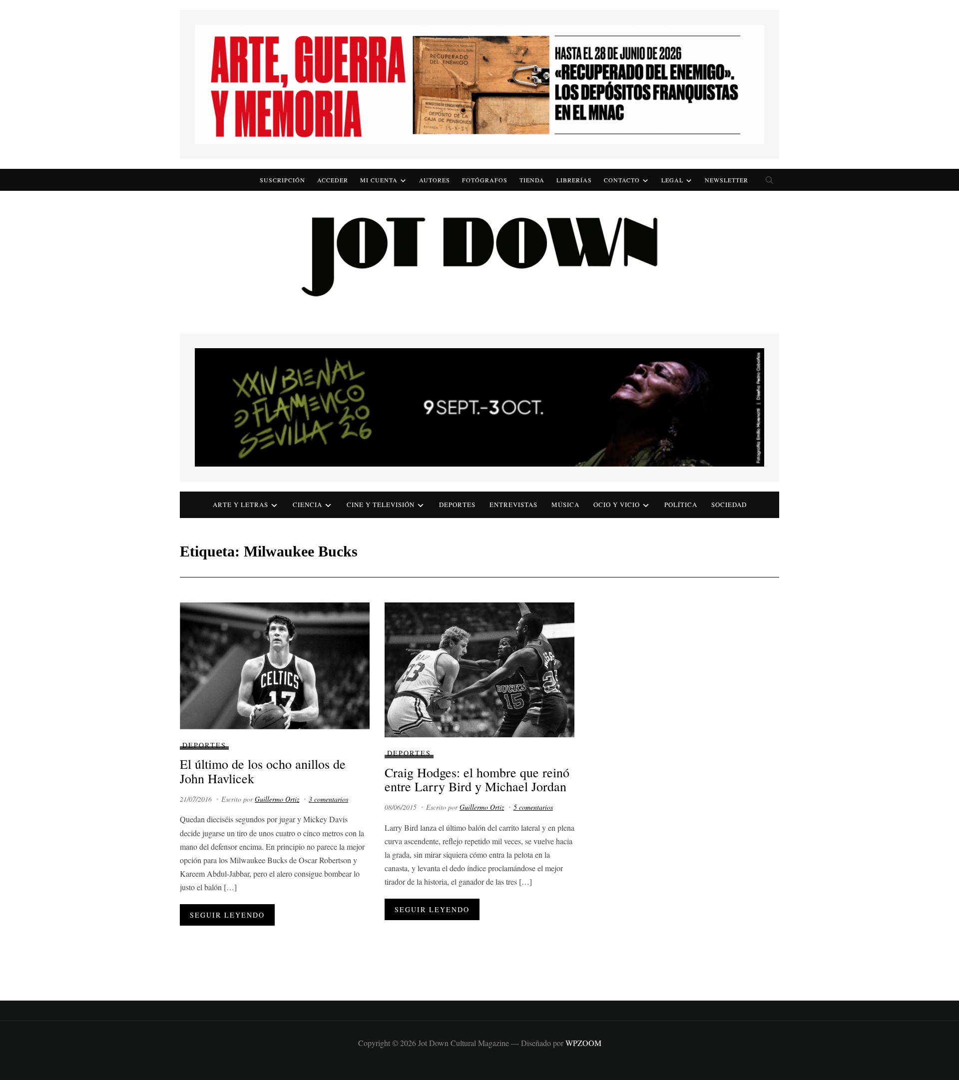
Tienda (531, 180)
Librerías (574, 180)
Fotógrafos (484, 180)
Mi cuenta (379, 180)
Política (680, 504)
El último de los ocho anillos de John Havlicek (263, 771)
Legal (672, 180)
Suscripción (282, 180)
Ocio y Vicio (616, 504)
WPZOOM (583, 1043)
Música (565, 504)
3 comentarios (328, 799)
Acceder (332, 180)
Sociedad (729, 504)
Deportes (457, 504)
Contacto (622, 180)
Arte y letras (240, 504)
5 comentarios (533, 807)
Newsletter (726, 180)
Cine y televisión (381, 504)
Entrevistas (513, 504)
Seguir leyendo (227, 915)
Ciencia (307, 504)
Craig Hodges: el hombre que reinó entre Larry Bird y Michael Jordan (477, 779)
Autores (434, 180)
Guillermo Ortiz (277, 799)
